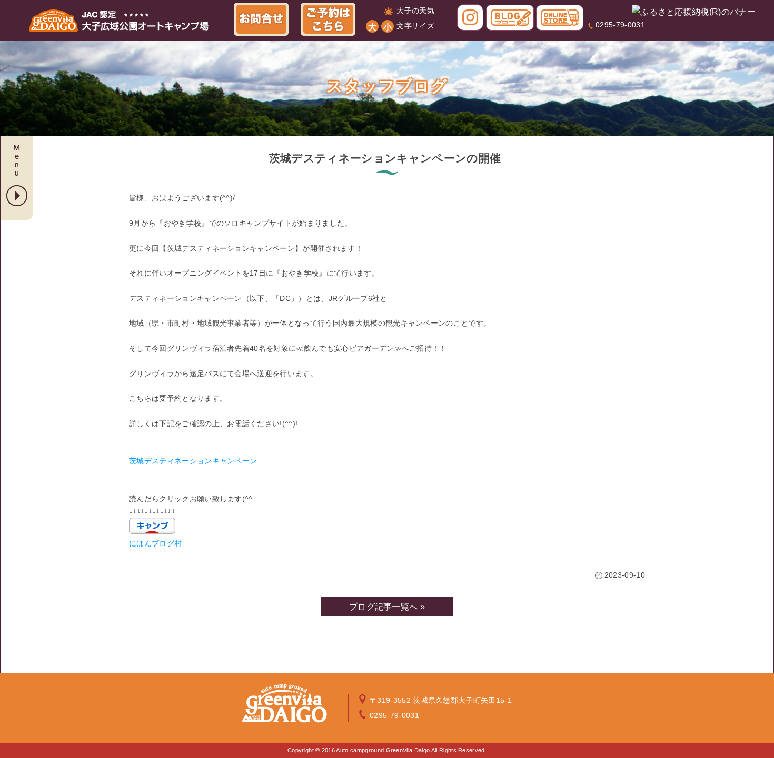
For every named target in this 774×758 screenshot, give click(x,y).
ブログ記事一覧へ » (387, 606)
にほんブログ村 (155, 543)
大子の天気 (415, 10)
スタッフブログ (387, 86)
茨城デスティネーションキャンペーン (193, 461)
